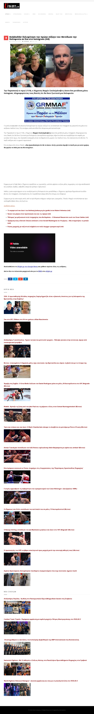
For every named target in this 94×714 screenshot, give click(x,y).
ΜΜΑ (40, 271)
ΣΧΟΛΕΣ (26, 14)
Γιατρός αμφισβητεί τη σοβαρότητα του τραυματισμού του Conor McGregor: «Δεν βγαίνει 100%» (40, 489)
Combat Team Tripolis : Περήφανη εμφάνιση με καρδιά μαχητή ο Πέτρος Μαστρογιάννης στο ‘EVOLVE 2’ (42, 619)
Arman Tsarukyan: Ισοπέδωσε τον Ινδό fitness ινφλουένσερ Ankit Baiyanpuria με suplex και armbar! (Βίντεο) (44, 448)
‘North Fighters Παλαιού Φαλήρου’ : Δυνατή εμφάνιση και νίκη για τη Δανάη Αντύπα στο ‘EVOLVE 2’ (41, 681)
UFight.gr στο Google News (27, 267)
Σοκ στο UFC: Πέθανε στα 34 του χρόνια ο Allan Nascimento (26, 319)
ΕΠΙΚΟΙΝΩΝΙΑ (17, 14)
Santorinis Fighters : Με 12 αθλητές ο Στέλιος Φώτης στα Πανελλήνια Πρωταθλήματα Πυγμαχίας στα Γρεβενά (45, 660)
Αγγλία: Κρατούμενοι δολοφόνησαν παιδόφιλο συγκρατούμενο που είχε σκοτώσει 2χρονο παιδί (40, 571)
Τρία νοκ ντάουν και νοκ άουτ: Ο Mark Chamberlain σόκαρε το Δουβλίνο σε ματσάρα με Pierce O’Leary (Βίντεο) (45, 427)
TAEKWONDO (16, 22)
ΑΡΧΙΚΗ (7, 14)
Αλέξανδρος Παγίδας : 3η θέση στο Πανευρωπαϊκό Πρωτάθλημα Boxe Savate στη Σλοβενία (38, 599)
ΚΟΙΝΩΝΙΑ (26, 41)
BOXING (51, 14)
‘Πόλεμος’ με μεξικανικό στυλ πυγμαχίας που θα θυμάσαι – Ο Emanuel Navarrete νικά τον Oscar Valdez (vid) (48, 217)
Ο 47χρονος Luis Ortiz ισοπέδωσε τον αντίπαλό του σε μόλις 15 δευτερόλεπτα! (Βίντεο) (37, 509)
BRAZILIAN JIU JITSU (81, 14)
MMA (34, 14)
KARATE (7, 22)
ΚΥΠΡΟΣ (25, 22)
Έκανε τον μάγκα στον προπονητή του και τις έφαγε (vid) (29, 214)
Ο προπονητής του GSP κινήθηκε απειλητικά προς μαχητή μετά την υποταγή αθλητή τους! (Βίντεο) (41, 550)
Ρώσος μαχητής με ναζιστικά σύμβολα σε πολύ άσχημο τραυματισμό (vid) (36, 227)
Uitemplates (62, 710)
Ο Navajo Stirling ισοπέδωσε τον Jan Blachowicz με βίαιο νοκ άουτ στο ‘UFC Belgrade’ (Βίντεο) (39, 530)
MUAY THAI (59, 14)
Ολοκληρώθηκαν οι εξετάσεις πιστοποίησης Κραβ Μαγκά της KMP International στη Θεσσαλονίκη (41, 640)
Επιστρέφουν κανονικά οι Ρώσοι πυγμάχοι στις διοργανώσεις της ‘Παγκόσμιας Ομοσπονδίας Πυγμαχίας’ (43, 468)
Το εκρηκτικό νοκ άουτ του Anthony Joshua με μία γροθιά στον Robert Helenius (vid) (39, 210)
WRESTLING (68, 14)
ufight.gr (49, 271)
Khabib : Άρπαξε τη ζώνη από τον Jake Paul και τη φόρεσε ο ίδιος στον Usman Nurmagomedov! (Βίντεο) (43, 407)
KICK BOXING (42, 14)
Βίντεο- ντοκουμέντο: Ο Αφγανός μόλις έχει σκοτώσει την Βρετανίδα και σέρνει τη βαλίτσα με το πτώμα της (45, 363)
